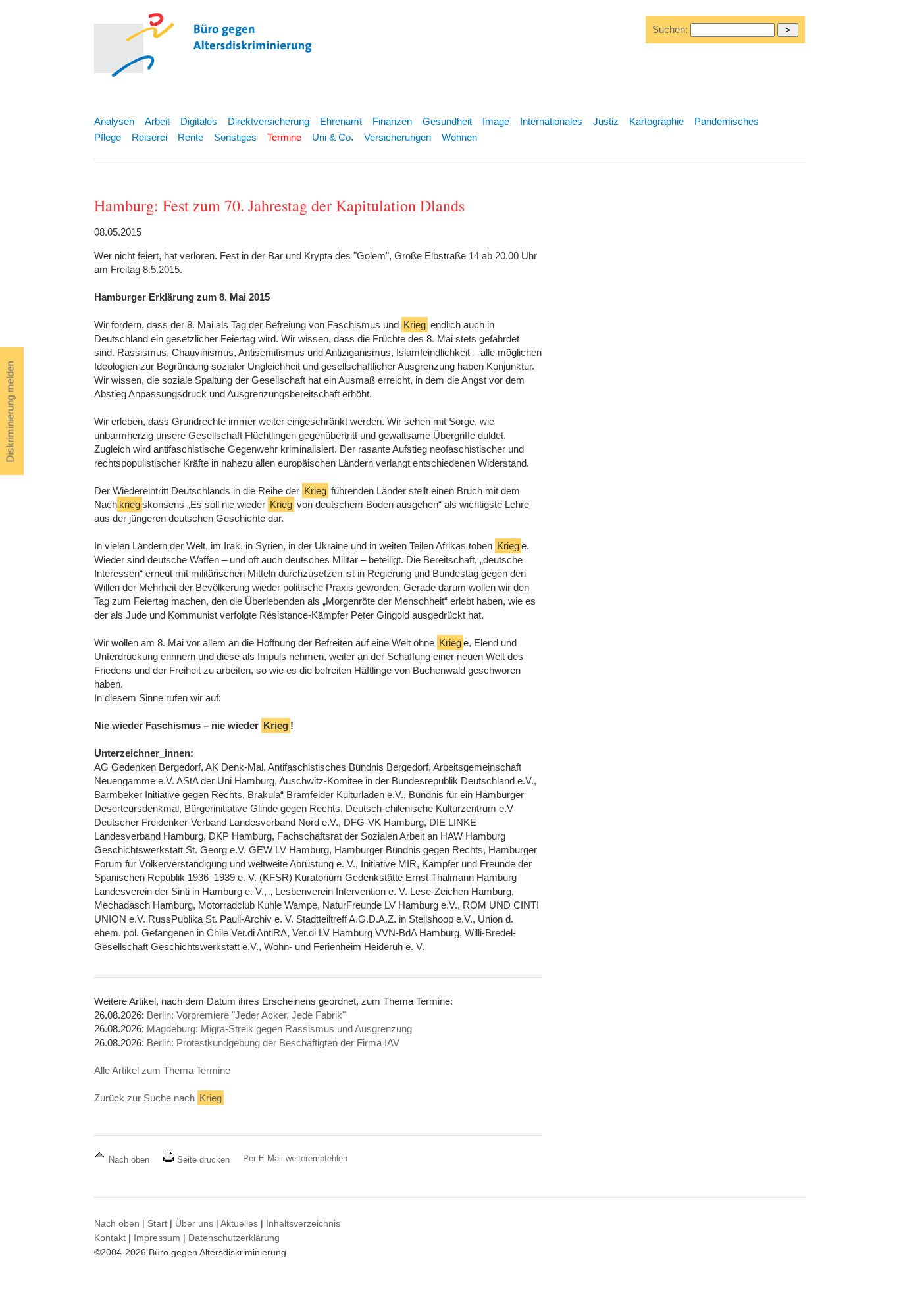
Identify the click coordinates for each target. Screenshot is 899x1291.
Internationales (551, 121)
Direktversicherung (268, 121)
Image (495, 121)
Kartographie (656, 121)
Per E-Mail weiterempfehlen (295, 1158)
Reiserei (149, 137)
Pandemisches (726, 121)
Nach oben (129, 1160)
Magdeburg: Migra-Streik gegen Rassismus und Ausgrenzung (279, 1028)
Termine (284, 137)
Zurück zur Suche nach (158, 1097)
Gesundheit (447, 121)
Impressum (157, 1237)
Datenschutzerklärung (234, 1237)
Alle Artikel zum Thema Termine (162, 1070)
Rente (190, 137)
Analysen (114, 121)
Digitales (198, 121)
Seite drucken (202, 1160)
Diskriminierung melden (10, 412)
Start (157, 1223)
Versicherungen (397, 137)
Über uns (194, 1223)
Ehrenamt (341, 121)
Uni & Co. (332, 137)
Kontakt (110, 1237)
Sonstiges (235, 137)
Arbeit (157, 121)
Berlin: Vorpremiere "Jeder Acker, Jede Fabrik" (246, 1015)
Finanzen (392, 121)
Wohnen (459, 137)
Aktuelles (239, 1223)
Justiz (606, 121)
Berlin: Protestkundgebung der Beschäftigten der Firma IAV (273, 1042)
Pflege (107, 137)
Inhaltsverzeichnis (303, 1223)
